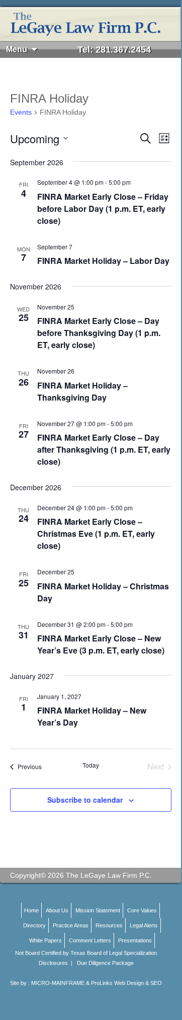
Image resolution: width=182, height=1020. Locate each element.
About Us (57, 910)
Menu (16, 49)
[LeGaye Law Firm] (90, 24)
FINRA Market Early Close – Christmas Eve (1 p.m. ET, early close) (96, 533)
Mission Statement (97, 910)
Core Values (142, 910)
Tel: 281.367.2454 (114, 50)
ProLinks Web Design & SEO (126, 983)
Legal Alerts (144, 925)
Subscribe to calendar (85, 800)
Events (21, 112)
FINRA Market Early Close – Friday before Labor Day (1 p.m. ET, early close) (102, 208)
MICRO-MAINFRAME (57, 983)
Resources (109, 925)
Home (31, 910)
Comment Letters (90, 940)
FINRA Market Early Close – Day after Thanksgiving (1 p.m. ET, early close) (103, 449)
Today (90, 765)
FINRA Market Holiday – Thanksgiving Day (82, 391)
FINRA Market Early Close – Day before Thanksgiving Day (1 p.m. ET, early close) (98, 333)
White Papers (45, 940)
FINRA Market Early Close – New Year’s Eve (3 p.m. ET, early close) (100, 644)
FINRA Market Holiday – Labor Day (103, 260)
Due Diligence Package (105, 963)
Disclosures (53, 963)
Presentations (135, 940)
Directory (34, 925)
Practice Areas (70, 925)
